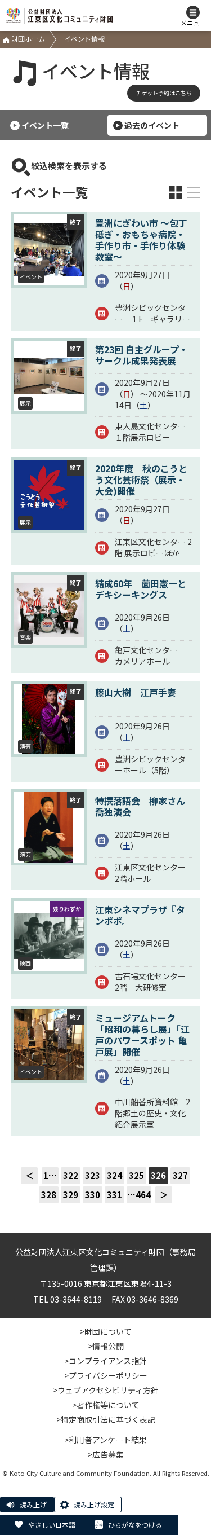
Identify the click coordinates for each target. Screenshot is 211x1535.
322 (70, 1175)
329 (70, 1194)
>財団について (106, 1331)
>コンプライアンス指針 (105, 1360)
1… (50, 1175)
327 (180, 1175)
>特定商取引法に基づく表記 (105, 1419)
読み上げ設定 (94, 1504)
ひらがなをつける (135, 1524)
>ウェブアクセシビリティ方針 (106, 1390)
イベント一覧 (45, 125)
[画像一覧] (175, 192)
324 (114, 1175)
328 (48, 1194)
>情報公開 (106, 1346)
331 (114, 1194)
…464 (139, 1194)
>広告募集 (106, 1454)
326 (158, 1175)
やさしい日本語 (51, 1524)
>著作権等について (106, 1404)
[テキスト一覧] (193, 192)
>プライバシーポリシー (105, 1375)
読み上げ (33, 1504)
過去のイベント (151, 125)
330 (92, 1194)
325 (136, 1175)
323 (92, 1175)
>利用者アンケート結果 (105, 1439)
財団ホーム (27, 38)
